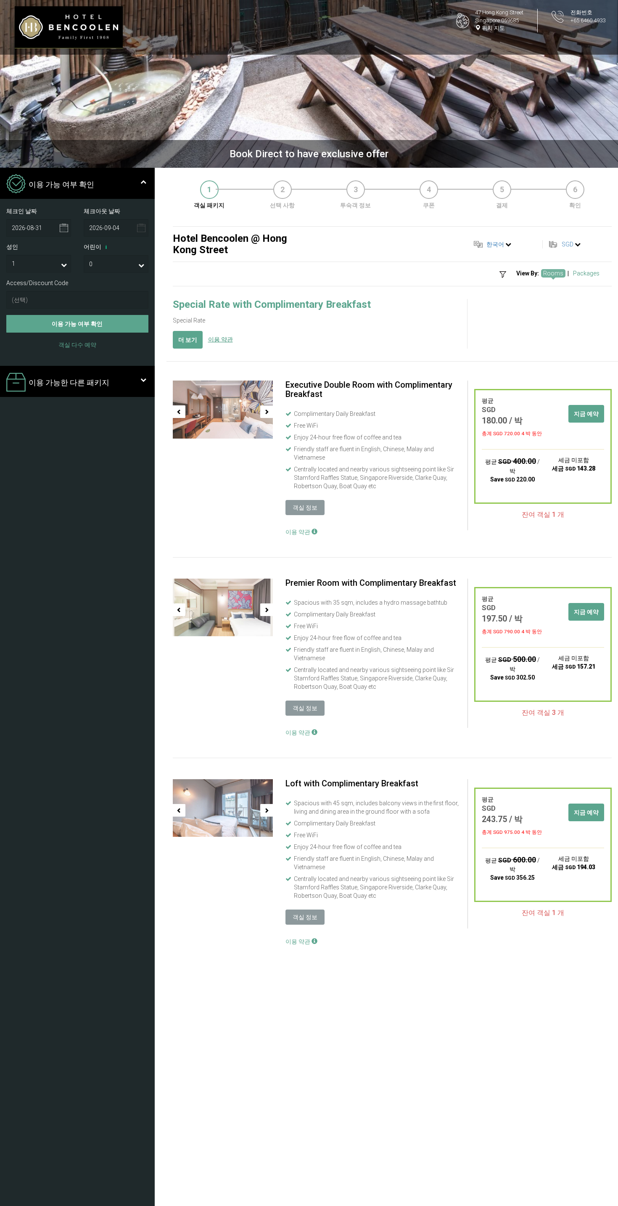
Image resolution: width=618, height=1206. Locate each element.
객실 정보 (305, 507)
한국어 (495, 244)
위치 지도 (493, 28)
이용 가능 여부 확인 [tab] (61, 184)
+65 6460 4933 (587, 20)
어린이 (95, 246)
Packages (586, 273)
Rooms (553, 273)
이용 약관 (220, 339)
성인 (12, 246)
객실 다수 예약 (77, 345)
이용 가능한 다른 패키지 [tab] (69, 382)
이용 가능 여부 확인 (77, 324)
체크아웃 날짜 (102, 211)
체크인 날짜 (21, 211)
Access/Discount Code (37, 283)
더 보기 (187, 339)
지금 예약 (586, 413)
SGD (567, 244)
